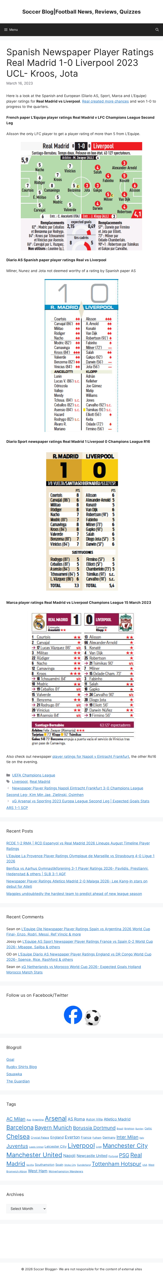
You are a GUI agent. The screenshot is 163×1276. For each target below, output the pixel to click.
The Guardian (18, 1081)
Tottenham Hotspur (116, 1163)
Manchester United (34, 1155)
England (57, 1137)
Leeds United (36, 1146)
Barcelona (20, 1127)
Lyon (99, 1146)
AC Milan (15, 1119)
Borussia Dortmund (94, 1128)
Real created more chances (105, 101)
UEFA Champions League (33, 775)
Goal (10, 1059)
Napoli (69, 1155)
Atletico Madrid (117, 1119)
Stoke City (70, 1164)
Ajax (29, 1119)
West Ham (38, 1171)
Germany (109, 1137)
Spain (59, 1164)
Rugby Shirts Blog (21, 1067)
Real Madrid (40, 781)
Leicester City (56, 1147)
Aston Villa (94, 1119)
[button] (157, 29)
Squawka (14, 1074)
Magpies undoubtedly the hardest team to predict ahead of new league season (74, 894)
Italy (141, 1137)
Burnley (139, 1128)
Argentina (38, 1119)
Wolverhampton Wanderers (66, 1171)
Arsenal (56, 1118)
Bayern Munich (53, 1127)
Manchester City (125, 1145)
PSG (124, 1155)
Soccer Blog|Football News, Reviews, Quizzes (81, 11)
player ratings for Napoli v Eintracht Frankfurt (90, 756)
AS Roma (76, 1119)
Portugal (113, 1156)
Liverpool (20, 781)
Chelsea (18, 1136)
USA (144, 1164)
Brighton (129, 1128)
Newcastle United (92, 1155)
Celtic (148, 1128)
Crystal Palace (40, 1137)
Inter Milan (127, 1137)
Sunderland (84, 1164)
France (86, 1137)
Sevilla (30, 1164)
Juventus (17, 1146)
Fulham (97, 1137)
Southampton (44, 1164)
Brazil (120, 1128)
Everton (72, 1137)
